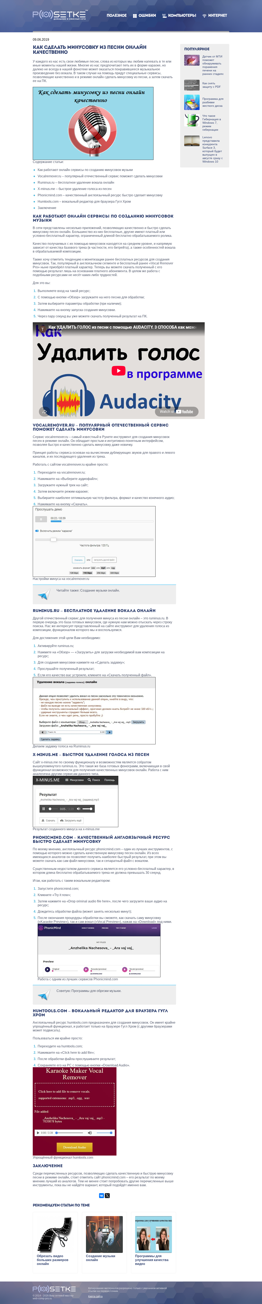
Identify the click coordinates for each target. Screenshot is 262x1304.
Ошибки (147, 16)
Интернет (217, 16)
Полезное (116, 16)
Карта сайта (95, 1296)
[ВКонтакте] (101, 1195)
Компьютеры (182, 16)
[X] (107, 1195)
